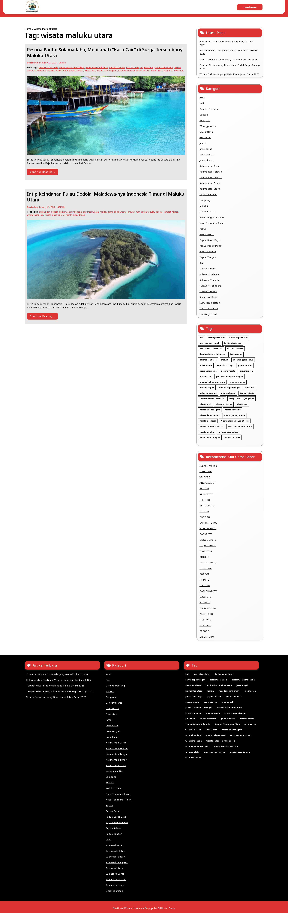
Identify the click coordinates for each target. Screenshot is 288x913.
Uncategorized (208, 314)
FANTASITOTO (208, 562)
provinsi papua (207, 387)
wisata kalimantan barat (212, 426)
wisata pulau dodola (75, 214)
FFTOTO (204, 488)
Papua (203, 228)
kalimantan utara (208, 360)
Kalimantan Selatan (211, 171)
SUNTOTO (205, 625)
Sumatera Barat (209, 297)
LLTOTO (204, 511)
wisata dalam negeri (209, 415)
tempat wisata (76, 70)
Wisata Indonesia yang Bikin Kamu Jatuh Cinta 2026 (230, 74)
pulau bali (249, 387)
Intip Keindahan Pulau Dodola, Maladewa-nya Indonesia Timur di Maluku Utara (105, 197)
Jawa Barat (206, 148)
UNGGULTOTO (208, 539)
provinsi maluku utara (57, 70)
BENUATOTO (207, 505)
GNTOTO (205, 516)
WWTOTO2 (206, 551)
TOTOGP (205, 573)
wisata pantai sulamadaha (170, 70)
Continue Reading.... (42, 172)
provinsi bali (206, 376)
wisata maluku (207, 432)
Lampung (205, 200)
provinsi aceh (246, 371)
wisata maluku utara (146, 70)
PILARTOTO (206, 613)
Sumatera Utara (209, 308)
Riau (202, 262)
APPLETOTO (207, 494)
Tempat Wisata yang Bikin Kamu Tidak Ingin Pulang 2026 (230, 66)
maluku (224, 360)
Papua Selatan (208, 251)
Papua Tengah (208, 257)
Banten (204, 114)
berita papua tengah (209, 343)
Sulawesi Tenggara (210, 285)
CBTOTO (204, 630)
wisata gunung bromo (234, 415)
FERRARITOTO (208, 608)
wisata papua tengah (210, 437)
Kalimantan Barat (210, 165)
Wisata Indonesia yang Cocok (235, 421)
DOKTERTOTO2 (209, 522)
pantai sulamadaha (163, 67)
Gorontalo (205, 137)
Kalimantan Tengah (211, 177)
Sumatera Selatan (210, 302)
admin (62, 62)
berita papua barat (238, 337)
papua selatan (245, 365)
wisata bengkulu (233, 409)
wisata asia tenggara (107, 70)
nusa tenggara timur (243, 360)
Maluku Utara (207, 211)
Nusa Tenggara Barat (212, 217)
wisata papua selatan (228, 432)
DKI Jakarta (206, 131)
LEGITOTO (206, 596)
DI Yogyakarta (208, 126)
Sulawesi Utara (208, 291)
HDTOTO (205, 499)
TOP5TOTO (206, 534)
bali (201, 337)
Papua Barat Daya (210, 240)
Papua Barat (207, 234)
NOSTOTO (205, 619)
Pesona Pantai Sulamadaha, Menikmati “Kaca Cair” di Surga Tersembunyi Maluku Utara (105, 53)
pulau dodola (156, 211)
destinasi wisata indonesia (212, 354)
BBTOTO (205, 556)
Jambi (203, 143)
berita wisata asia (233, 343)
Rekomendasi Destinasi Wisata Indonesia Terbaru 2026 (229, 52)
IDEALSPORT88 (208, 465)
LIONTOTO (206, 568)
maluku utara (132, 67)
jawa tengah (236, 354)
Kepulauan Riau (208, 194)
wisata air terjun (224, 404)
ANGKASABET (208, 482)
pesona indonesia (208, 371)
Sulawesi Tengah (209, 279)
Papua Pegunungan (211, 245)
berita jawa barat (216, 337)
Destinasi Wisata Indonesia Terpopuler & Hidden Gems (144, 908)
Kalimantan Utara (210, 188)
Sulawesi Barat (208, 268)
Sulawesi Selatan (209, 274)
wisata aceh (205, 404)
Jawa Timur (206, 160)
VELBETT (205, 477)
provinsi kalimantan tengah (229, 376)
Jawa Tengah (207, 154)
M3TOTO (205, 585)
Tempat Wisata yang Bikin (241, 398)
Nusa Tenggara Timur (212, 222)
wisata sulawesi (232, 437)
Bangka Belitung (209, 108)
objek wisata (146, 67)
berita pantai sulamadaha (71, 67)
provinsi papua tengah (229, 387)
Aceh (202, 97)
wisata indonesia (126, 70)
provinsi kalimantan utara (212, 382)
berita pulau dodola (48, 211)
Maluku (204, 205)
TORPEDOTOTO (209, 591)
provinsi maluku (237, 382)
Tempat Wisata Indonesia (212, 398)
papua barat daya (225, 365)
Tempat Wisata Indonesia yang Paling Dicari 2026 (229, 59)
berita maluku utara (48, 67)
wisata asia (90, 70)
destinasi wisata (117, 67)
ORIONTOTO (207, 636)
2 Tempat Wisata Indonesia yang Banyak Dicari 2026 (227, 43)
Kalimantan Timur (210, 183)
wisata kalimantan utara (240, 426)
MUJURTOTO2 (208, 545)
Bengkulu (205, 120)
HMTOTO (205, 602)
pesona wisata (228, 371)
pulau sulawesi (228, 393)
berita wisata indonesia (97, 67)
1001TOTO (206, 471)
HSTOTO (205, 579)
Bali (202, 103)
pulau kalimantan (208, 393)
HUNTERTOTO (208, 528)
